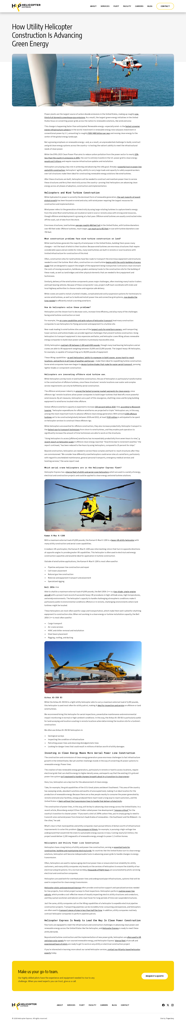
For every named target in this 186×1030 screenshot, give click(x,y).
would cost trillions (52, 161)
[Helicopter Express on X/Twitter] (167, 1005)
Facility (127, 6)
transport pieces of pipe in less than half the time (80, 910)
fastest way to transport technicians (64, 429)
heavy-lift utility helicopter (122, 540)
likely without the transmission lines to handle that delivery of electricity (90, 801)
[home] (26, 6)
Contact (165, 6)
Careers (139, 6)
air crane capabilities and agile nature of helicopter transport (85, 320)
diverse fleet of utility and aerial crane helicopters (87, 472)
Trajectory (170, 1018)
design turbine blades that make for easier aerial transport (106, 364)
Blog (149, 6)
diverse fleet (120, 940)
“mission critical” (121, 810)
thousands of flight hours (98, 870)
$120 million (112, 417)
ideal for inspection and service (111, 705)
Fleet (116, 6)
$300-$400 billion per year (99, 133)
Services (105, 6)
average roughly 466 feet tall (88, 225)
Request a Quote (155, 976)
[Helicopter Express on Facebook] (163, 1005)
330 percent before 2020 (105, 407)
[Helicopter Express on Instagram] (172, 1005)
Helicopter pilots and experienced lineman (62, 887)
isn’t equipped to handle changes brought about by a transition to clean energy (95, 776)
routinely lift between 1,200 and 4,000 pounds (80, 345)
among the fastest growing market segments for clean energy (103, 391)
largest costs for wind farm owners (106, 329)
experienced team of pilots (56, 944)
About (93, 6)
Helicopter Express (110, 928)
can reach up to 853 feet (98, 228)
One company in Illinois (87, 829)
